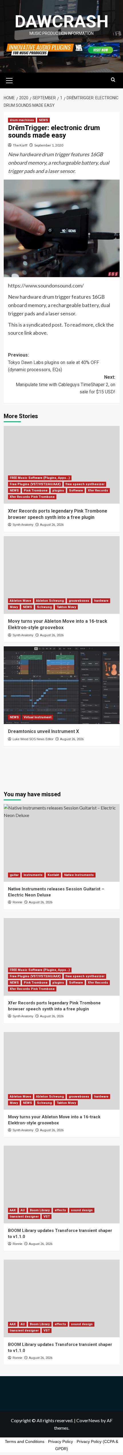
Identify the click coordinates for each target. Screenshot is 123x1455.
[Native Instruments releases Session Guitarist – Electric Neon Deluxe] (62, 843)
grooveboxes (79, 601)
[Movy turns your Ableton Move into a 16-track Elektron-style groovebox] (62, 575)
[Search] (113, 80)
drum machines (22, 120)
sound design (82, 1210)
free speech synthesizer (85, 484)
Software (76, 490)
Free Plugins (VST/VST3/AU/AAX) (35, 484)
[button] (9, 80)
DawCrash (61, 21)
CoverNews (88, 1420)
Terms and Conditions (24, 1441)
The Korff (20, 145)
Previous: (53, 362)
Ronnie (17, 902)
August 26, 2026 (52, 525)
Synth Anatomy (23, 524)
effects (60, 1210)
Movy (14, 607)
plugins (58, 490)
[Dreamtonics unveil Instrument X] (62, 685)
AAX (13, 1210)
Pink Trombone (35, 490)
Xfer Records (98, 490)
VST (46, 1216)
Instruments (33, 875)
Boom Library (40, 1210)
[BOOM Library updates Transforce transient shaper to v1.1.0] (62, 1184)
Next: (65, 384)
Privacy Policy (60, 1441)
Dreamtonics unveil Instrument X (43, 731)
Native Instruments (79, 875)
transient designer (24, 1216)
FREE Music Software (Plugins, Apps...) (40, 478)
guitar (14, 875)
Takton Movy (66, 607)
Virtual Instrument (37, 717)
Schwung (44, 607)
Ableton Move (20, 601)
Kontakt (53, 875)
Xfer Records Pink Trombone (32, 497)
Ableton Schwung (50, 601)
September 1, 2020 (48, 145)
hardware (101, 601)
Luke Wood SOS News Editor (33, 739)
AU (23, 1210)
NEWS (43, 120)
